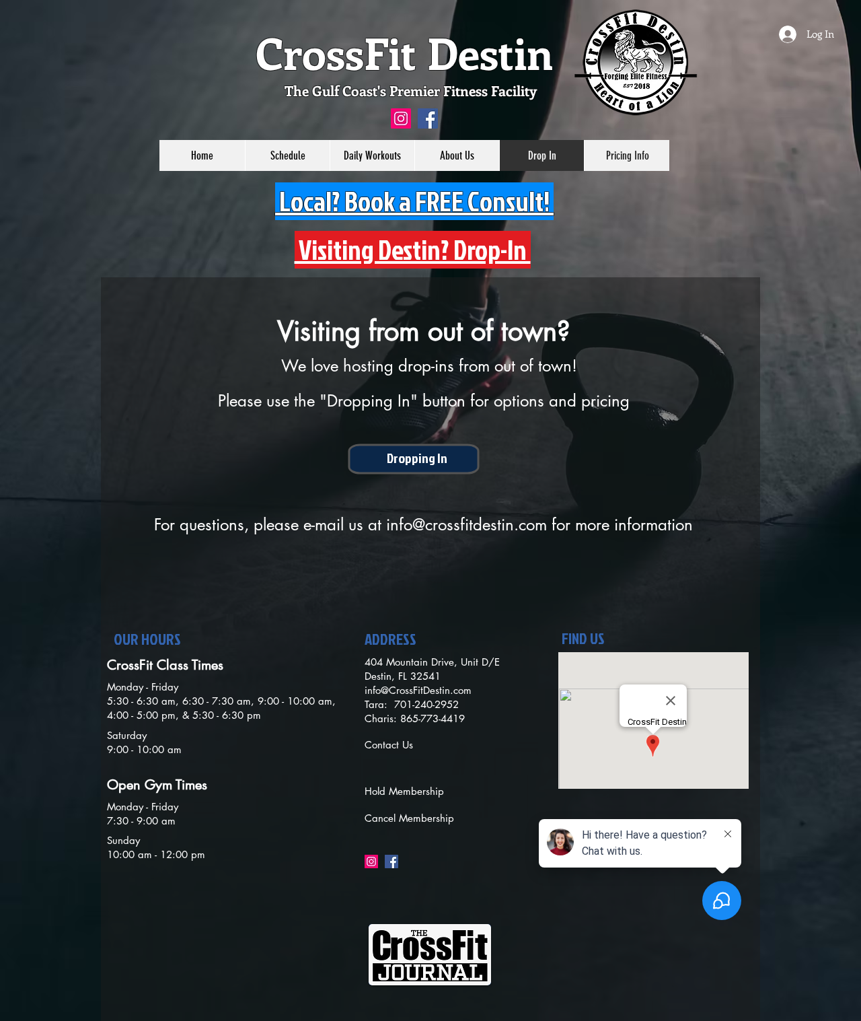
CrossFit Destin (404, 52)
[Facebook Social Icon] (428, 118)
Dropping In (417, 457)
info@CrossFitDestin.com (418, 690)
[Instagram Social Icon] (401, 118)
